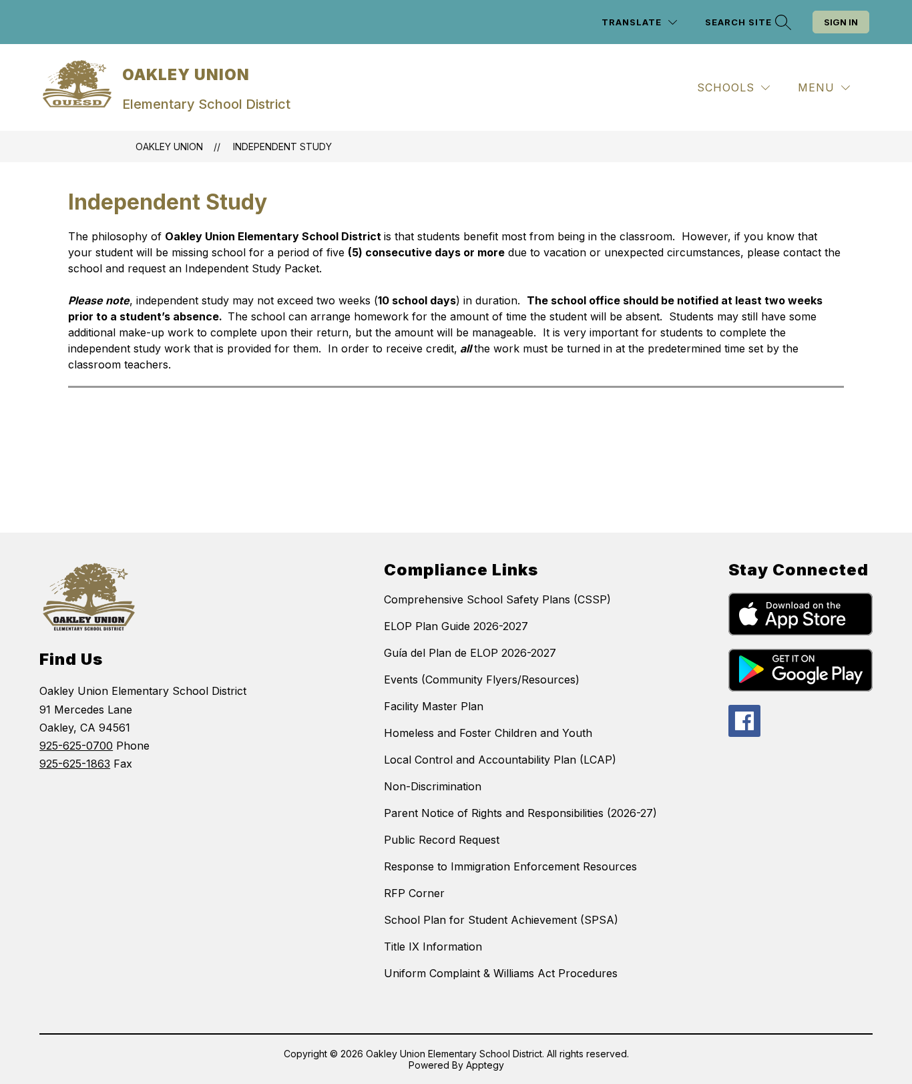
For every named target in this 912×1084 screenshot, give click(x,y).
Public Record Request (441, 839)
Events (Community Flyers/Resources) (482, 679)
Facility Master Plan (433, 706)
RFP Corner (414, 893)
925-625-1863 (74, 763)
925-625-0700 (76, 745)
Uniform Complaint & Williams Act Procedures (501, 973)
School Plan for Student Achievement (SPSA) (501, 919)
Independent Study (282, 146)
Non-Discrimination (432, 786)
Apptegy (485, 1065)
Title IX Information (433, 946)
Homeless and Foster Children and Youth (488, 733)
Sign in (841, 22)
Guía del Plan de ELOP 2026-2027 (470, 652)
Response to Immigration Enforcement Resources (510, 866)
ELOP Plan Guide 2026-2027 (456, 626)
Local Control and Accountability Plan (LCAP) (500, 759)
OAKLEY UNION (169, 146)
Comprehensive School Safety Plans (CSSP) (497, 599)
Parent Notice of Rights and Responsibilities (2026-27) (520, 813)
